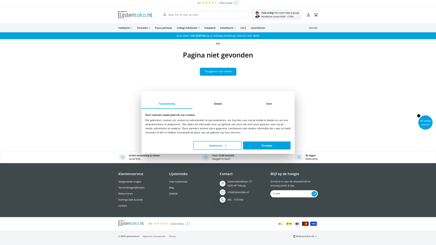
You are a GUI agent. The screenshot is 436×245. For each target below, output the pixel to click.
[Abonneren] (314, 194)
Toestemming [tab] (167, 103)
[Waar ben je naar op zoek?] (164, 14)
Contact (122, 205)
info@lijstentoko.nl (238, 192)
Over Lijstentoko (178, 181)
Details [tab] (218, 103)
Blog (171, 187)
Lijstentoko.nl (132, 236)
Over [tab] (269, 103)
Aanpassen (215, 145)
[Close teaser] (418, 115)
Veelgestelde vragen (129, 181)
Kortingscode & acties (130, 199)
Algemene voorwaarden (154, 236)
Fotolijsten (124, 27)
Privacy (172, 236)
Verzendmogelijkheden (131, 187)
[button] (425, 122)
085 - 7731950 (235, 199)
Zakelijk (173, 193)
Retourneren (125, 193)
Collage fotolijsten (187, 27)
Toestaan (266, 145)
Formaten (142, 27)
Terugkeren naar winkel (218, 71)
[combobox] (204, 14)
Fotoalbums (226, 27)
